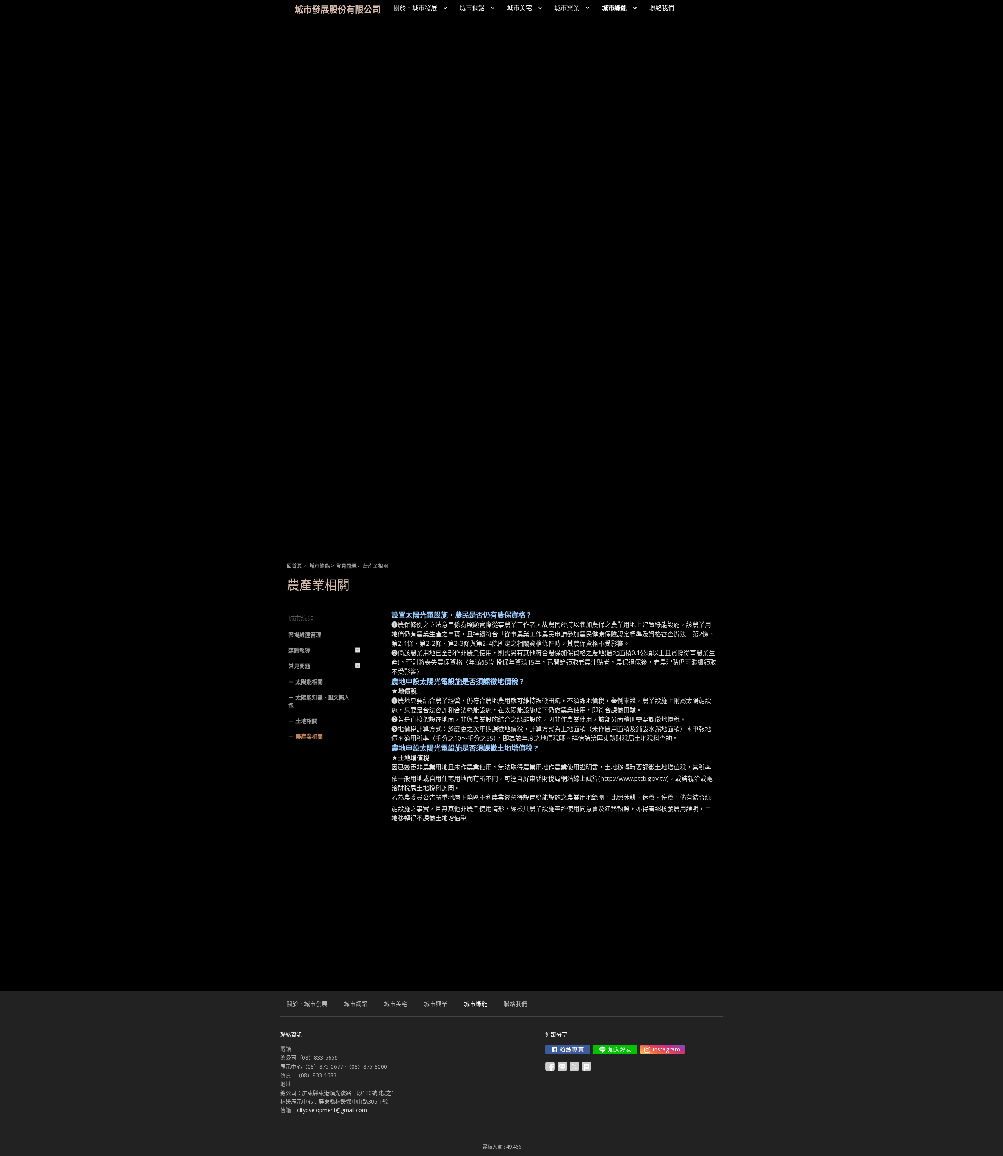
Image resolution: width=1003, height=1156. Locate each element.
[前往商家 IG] (662, 1049)
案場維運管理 (304, 634)
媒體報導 (299, 650)
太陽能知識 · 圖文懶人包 (318, 701)
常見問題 (346, 565)
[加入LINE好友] (615, 1049)
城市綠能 (320, 565)
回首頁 (294, 565)
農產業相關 (309, 736)
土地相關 (306, 720)
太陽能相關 (309, 681)
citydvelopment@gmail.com (332, 1110)
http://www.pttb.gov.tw (633, 778)
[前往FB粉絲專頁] (567, 1049)
